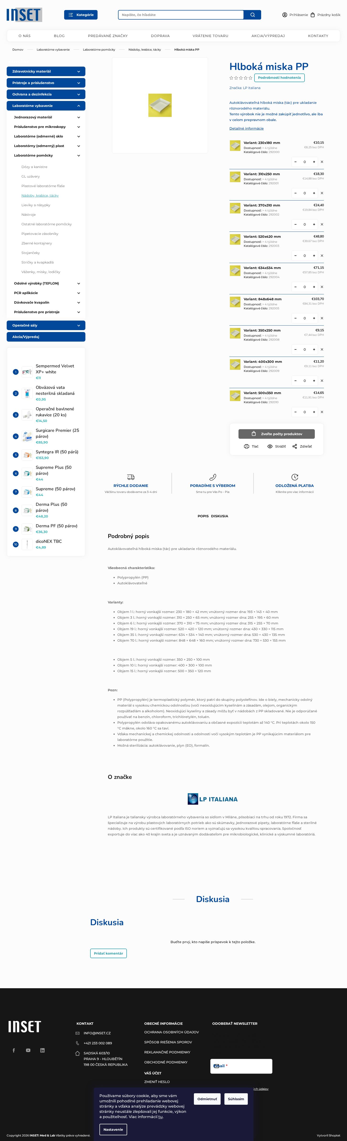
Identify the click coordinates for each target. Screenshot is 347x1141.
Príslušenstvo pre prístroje (37, 312)
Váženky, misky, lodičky (40, 272)
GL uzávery (30, 176)
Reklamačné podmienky (167, 1052)
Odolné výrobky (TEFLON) (36, 283)
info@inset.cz (97, 1033)
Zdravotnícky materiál (31, 71)
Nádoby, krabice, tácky (40, 195)
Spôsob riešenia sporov (168, 1042)
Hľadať (252, 15)
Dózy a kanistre (34, 167)
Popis (203, 516)
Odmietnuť (207, 1099)
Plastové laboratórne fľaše (43, 186)
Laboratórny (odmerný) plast (39, 146)
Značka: (244, 88)
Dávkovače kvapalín (31, 302)
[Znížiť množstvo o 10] (295, 162)
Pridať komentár (108, 953)
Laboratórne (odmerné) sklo (38, 136)
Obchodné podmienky (165, 1062)
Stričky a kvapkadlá (37, 262)
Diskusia (219, 516)
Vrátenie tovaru (210, 36)
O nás (25, 36)
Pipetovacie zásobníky (39, 234)
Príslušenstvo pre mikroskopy (40, 127)
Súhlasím (236, 1099)
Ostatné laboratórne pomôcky (46, 224)
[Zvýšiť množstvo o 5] (314, 255)
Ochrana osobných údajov (171, 1032)
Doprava (160, 36)
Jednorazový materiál (33, 117)
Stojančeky (30, 253)
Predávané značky (108, 36)
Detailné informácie (246, 128)
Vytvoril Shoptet (328, 1135)
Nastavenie (113, 1129)
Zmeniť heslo (157, 1082)
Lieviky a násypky (35, 205)
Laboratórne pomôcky (33, 155)
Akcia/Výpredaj (268, 36)
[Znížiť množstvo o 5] (295, 255)
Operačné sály (24, 325)
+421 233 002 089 (98, 1043)
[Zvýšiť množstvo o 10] (314, 162)
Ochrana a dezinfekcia (32, 94)
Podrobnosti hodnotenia (279, 77)
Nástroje (28, 214)
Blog (59, 36)
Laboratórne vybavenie (32, 106)
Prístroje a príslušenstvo (33, 83)
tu (160, 1117)
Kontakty (318, 36)
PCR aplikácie (26, 293)
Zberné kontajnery (36, 243)
